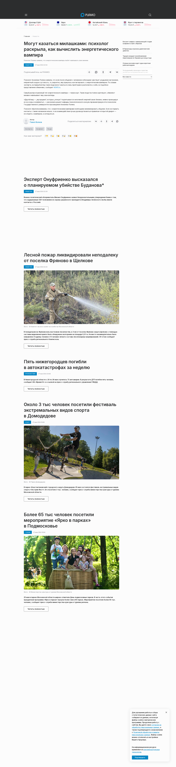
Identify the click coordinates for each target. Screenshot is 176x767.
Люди (49, 129)
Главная (27, 36)
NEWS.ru (57, 87)
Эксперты (29, 129)
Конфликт (40, 129)
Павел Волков (36, 122)
